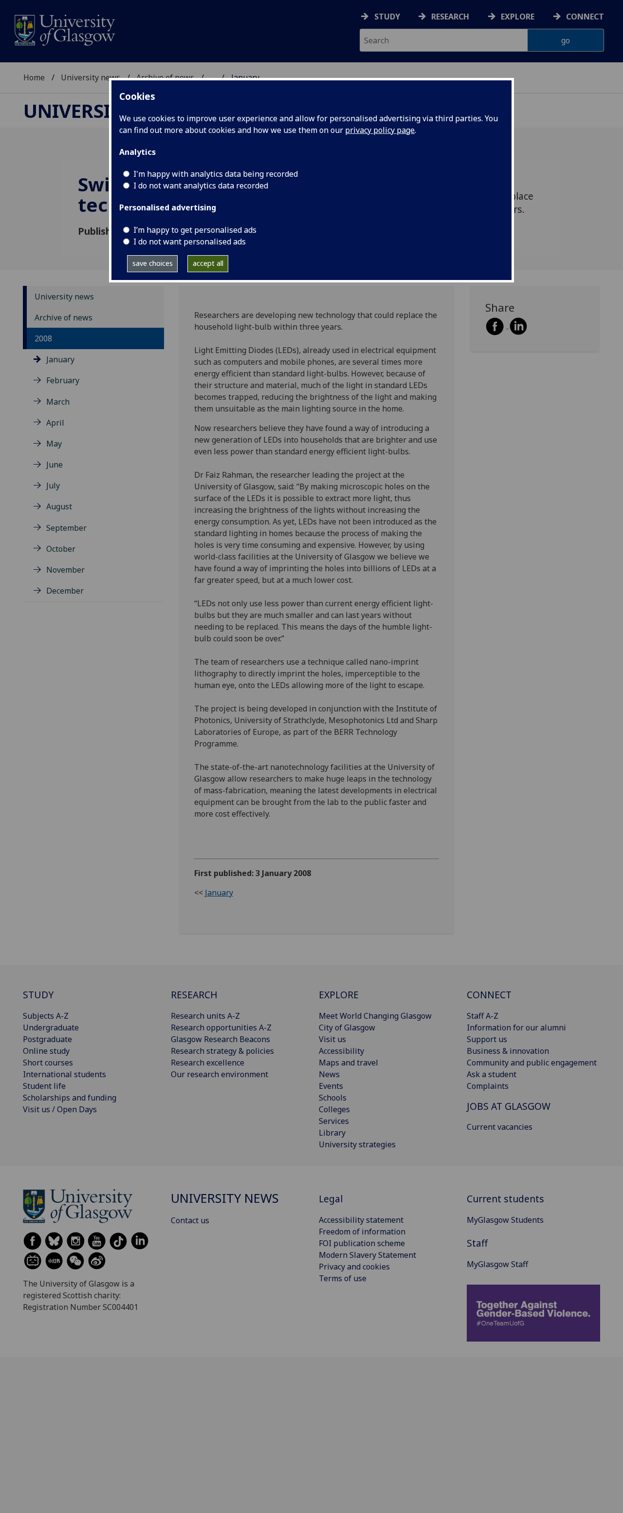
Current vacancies (499, 1126)
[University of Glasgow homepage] (64, 29)
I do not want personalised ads (189, 241)
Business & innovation (508, 1051)
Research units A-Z (205, 1015)
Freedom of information (362, 1231)
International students (64, 1074)
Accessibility (341, 1051)
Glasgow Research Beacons (220, 1039)
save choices (152, 263)
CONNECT (489, 994)
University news (90, 77)
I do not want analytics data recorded (200, 185)
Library (332, 1132)
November (65, 569)
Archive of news (63, 317)
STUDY (38, 994)
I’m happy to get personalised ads (195, 229)
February (62, 380)
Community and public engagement (532, 1062)
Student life (44, 1086)
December (65, 590)
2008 (43, 338)
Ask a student (491, 1074)
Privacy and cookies (354, 1266)
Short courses (48, 1062)
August (59, 506)
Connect (585, 16)
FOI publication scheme (362, 1243)
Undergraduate (51, 1027)
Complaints (488, 1086)
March (58, 401)
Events (331, 1086)
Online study (46, 1051)
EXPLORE (339, 994)
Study (387, 16)
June (54, 464)
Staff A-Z (482, 1015)
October (60, 548)
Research (450, 16)
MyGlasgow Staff (497, 1264)
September (66, 528)
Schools (333, 1097)
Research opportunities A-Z (221, 1027)
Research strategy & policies (222, 1051)
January (60, 359)
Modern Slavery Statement (367, 1255)
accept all (208, 263)
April (55, 422)
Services (334, 1121)
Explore (517, 16)
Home (34, 77)
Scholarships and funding (69, 1097)
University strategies (357, 1144)
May (54, 443)
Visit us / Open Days (60, 1109)
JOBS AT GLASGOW (508, 1106)
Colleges (334, 1109)
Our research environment (219, 1074)
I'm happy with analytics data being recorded (215, 173)
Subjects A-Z (46, 1015)
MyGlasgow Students (505, 1219)
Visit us (332, 1039)
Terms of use (342, 1278)
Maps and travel (348, 1062)
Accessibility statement (361, 1219)
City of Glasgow (347, 1027)
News (329, 1074)
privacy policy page (380, 130)
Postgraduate (47, 1039)
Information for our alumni (516, 1027)
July (53, 485)
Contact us (190, 1220)
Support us (487, 1039)
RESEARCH (194, 994)
